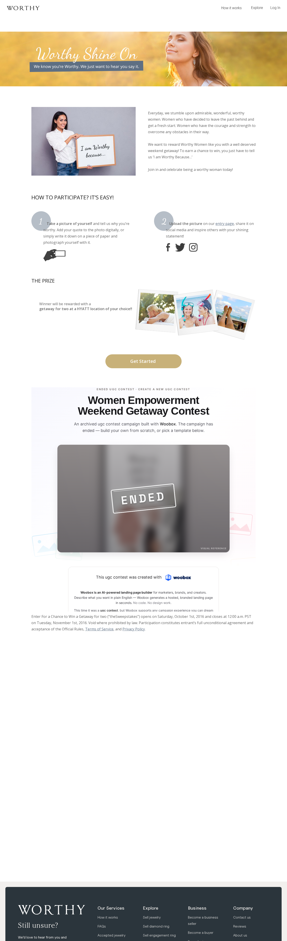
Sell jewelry (152, 917)
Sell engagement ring (159, 935)
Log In (275, 8)
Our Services (111, 908)
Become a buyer (200, 932)
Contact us (242, 917)
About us (240, 935)
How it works (231, 8)
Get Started (143, 361)
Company (243, 908)
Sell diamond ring (156, 926)
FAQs (102, 926)
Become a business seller (203, 920)
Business (197, 908)
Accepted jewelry (112, 935)
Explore (150, 908)
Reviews (239, 926)
